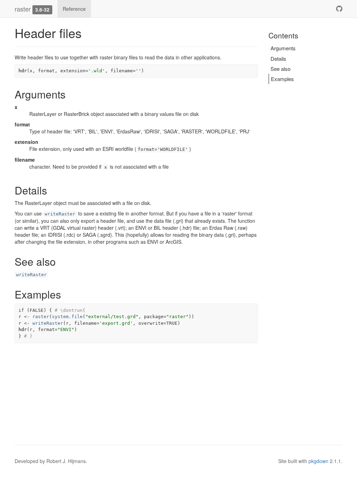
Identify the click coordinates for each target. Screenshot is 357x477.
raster (23, 8)
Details (278, 58)
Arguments (283, 48)
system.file (67, 316)
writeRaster (60, 214)
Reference (74, 8)
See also (280, 68)
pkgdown (318, 460)
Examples (282, 78)
